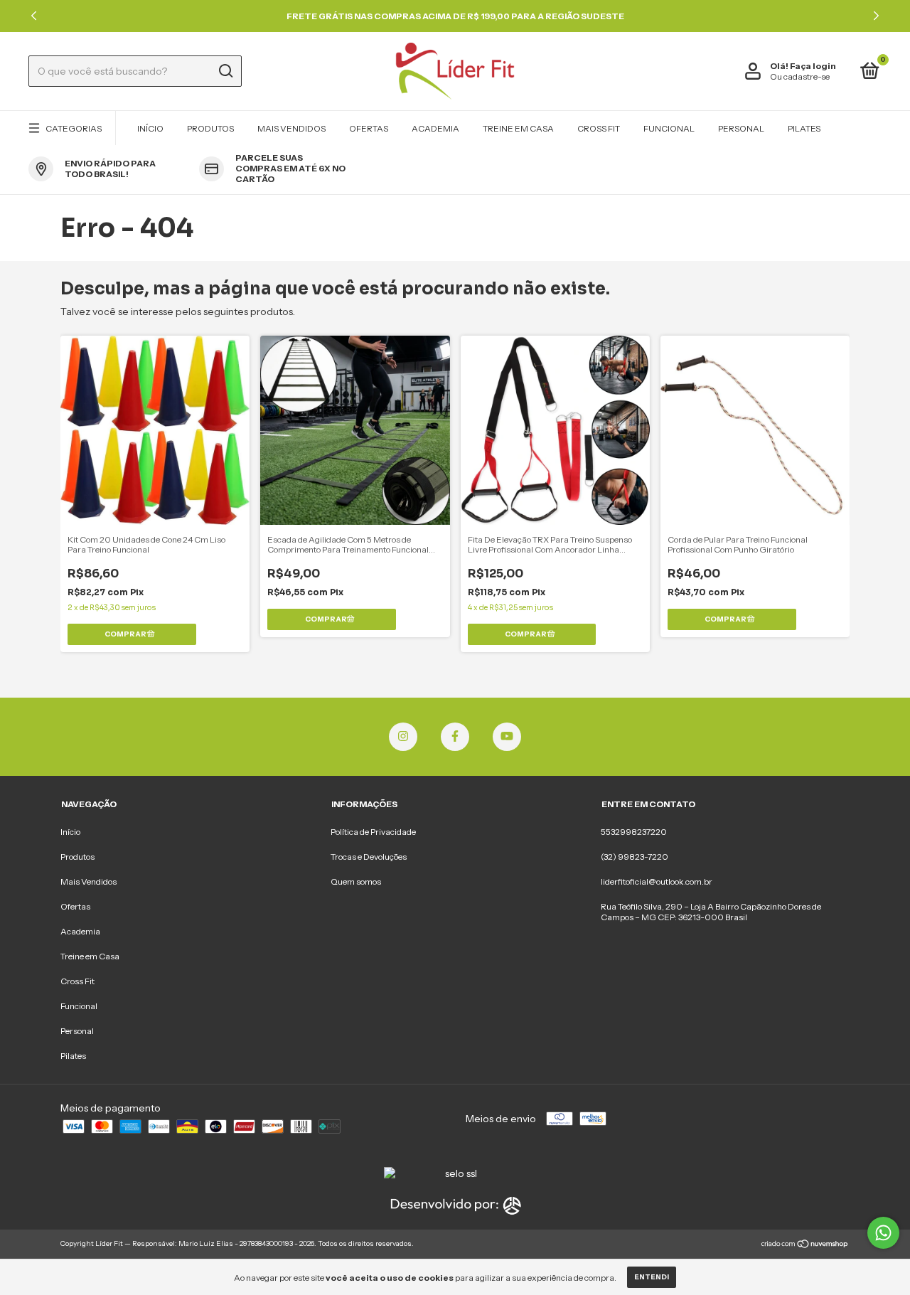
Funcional (669, 128)
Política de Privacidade (373, 831)
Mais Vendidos (291, 128)
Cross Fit (598, 128)
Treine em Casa (518, 128)
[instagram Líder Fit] (403, 737)
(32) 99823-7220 (634, 856)
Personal (741, 128)
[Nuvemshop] (805, 1245)
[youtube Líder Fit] (507, 737)
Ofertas (368, 128)
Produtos (210, 128)
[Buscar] (225, 71)
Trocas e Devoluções (369, 856)
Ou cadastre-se (800, 76)
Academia (435, 128)
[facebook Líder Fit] (455, 737)
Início (150, 128)
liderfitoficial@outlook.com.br (656, 881)
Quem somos (356, 881)
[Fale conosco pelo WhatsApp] (883, 1233)
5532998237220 (634, 831)
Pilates (804, 128)
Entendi (651, 1276)
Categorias (74, 128)
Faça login (813, 65)
